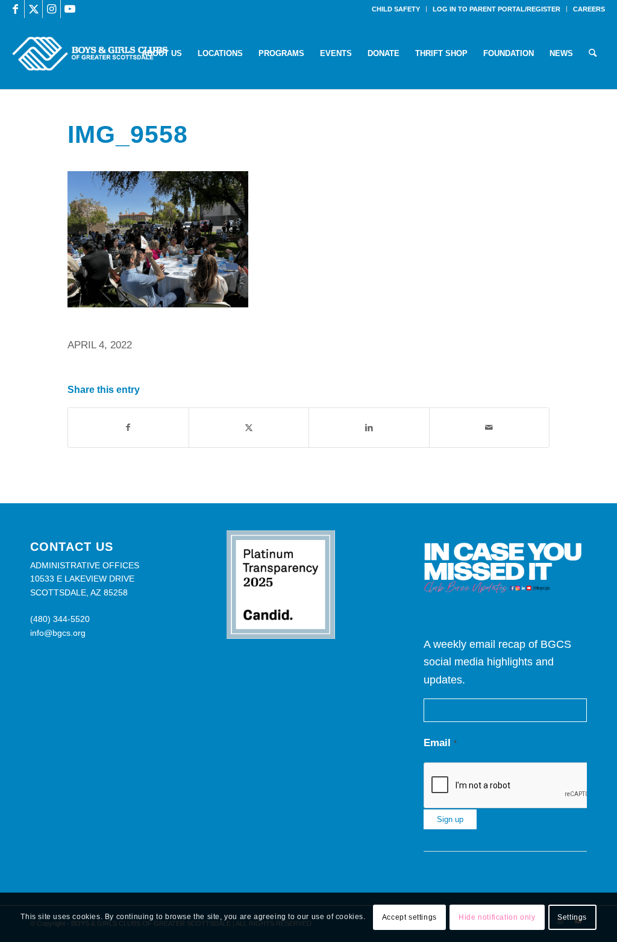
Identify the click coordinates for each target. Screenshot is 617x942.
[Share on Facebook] (128, 427)
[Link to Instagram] (51, 9)
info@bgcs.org (58, 633)
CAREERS (589, 9)
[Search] (592, 53)
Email (440, 743)
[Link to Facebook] (15, 9)
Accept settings (409, 917)
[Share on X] (249, 427)
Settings (572, 917)
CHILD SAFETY (396, 9)
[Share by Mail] (490, 427)
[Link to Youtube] (70, 9)
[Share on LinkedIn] (369, 427)
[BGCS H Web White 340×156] (89, 53)
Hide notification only (497, 917)
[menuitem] (396, 9)
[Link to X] (33, 9)
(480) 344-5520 (60, 619)
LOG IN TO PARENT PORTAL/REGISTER (496, 9)
